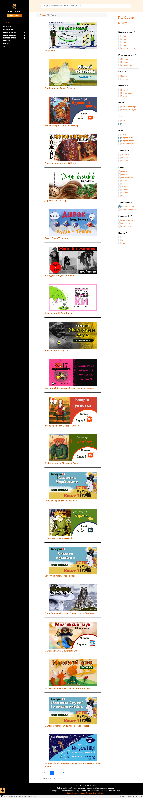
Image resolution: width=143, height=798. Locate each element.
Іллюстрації (124, 216)
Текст (121, 117)
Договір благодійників (95, 793)
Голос (121, 131)
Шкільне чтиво (125, 32)
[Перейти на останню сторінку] (63, 773)
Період (121, 233)
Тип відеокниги (125, 202)
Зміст (121, 72)
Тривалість (123, 150)
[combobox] (86, 6)
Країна (121, 167)
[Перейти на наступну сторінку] (59, 773)
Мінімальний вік (126, 55)
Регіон (121, 103)
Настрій (122, 86)
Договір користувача (76, 793)
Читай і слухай (14, 15)
